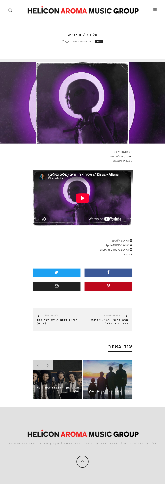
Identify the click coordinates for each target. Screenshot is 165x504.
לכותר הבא (51, 315)
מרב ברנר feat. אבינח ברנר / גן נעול (109, 321)
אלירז (99, 41)
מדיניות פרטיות (21, 443)
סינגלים (127, 254)
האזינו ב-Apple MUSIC (118, 245)
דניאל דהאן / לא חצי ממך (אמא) (57, 321)
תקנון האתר (50, 443)
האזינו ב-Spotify (121, 240)
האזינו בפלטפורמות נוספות (115, 249)
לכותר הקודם (112, 315)
